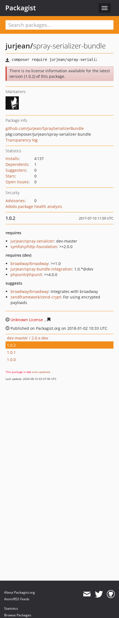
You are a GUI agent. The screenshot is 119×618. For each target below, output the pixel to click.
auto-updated (41, 372)
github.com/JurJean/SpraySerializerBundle (45, 128)
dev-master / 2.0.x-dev (27, 338)
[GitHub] (111, 594)
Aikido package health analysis (34, 206)
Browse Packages (17, 615)
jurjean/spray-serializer (32, 241)
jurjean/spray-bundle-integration (41, 269)
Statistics (11, 608)
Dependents (17, 164)
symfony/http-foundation (34, 246)
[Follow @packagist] (99, 594)
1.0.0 (11, 359)
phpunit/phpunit (26, 274)
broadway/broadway (29, 263)
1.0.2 (11, 345)
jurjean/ (19, 46)
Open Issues (17, 181)
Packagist (20, 7)
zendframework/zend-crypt (36, 297)
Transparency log (22, 140)
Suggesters (16, 170)
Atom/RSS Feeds (16, 599)
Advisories (15, 200)
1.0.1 (11, 352)
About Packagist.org (19, 592)
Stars (10, 176)
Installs (12, 158)
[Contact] (87, 594)
